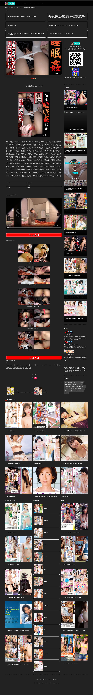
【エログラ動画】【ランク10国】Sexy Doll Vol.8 (72, 464)
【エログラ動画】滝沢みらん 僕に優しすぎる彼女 (75, 129)
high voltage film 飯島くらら (40, 431)
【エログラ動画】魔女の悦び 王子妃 (69, 565)
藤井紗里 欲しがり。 (66, 497)
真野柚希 (45, 509)
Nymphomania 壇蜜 (11, 497)
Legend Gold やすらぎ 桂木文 (71, 232)
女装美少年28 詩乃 (69, 253)
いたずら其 (12, 365)
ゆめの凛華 (46, 655)
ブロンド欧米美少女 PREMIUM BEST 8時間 (24, 392)
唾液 (17, 367)
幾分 (20, 367)
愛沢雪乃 (45, 558)
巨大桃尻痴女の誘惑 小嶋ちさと (71, 107)
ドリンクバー (32, 365)
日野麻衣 (45, 582)
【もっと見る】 (34, 235)
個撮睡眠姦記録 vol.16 (10, 240)
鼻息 (30, 367)
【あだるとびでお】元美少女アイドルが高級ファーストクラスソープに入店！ (22, 16)
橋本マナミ (46, 618)
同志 (14, 367)
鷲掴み (27, 367)
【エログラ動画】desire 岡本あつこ (14, 464)
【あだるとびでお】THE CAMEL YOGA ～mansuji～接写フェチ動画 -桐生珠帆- (64, 25)
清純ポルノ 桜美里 (38, 464)
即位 (7, 367)
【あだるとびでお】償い (11, 25)
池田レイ (45, 570)
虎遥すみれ (46, 521)
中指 (56, 365)
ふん (53, 365)
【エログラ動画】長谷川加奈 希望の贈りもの (71, 533)
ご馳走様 (26, 365)
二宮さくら (46, 606)
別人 (59, 365)
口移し (11, 367)
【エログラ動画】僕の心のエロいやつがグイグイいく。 (73, 598)
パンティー (42, 365)
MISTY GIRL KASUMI (11, 533)
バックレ (37, 365)
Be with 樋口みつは (10, 431)
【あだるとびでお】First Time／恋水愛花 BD (15, 598)
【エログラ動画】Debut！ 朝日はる (13, 565)
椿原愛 (45, 594)
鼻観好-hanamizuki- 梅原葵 (70, 210)
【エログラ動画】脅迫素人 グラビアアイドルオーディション (74, 631)
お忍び (17, 365)
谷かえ (45, 630)
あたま (8, 365)
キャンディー (22, 365)
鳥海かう (45, 545)
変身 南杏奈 (45, 392)
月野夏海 (45, 667)
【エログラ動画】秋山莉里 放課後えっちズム (74, 296)
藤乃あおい (46, 533)
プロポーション (48, 365)
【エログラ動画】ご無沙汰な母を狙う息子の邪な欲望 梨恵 (45, 497)
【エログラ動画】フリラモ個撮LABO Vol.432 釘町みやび (73, 431)
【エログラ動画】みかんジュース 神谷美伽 (70, 664)
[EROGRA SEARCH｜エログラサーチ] (10, 3)
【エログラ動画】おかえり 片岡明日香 (72, 275)
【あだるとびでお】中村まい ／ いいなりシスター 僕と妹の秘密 (60, 33)
